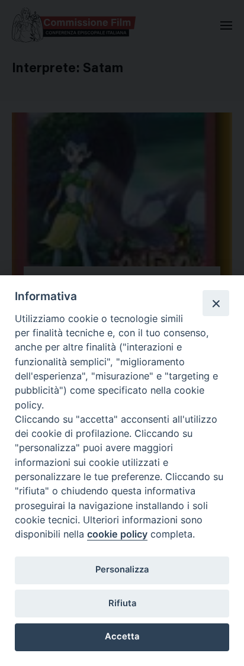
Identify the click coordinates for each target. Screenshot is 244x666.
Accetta (122, 636)
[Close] (216, 303)
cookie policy (117, 534)
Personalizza (122, 569)
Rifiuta (122, 603)
